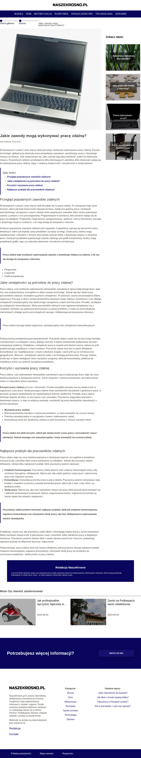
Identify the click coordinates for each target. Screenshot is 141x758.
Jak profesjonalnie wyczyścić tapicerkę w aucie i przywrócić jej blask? (50, 602)
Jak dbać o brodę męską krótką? (113, 697)
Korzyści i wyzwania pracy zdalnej (25, 185)
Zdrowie (121, 14)
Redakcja (15, 728)
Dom (28, 14)
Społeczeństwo (82, 14)
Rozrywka (61, 14)
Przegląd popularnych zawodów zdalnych (29, 177)
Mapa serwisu (47, 753)
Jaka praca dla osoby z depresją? (123, 87)
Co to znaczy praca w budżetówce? (123, 146)
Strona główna (7, 23)
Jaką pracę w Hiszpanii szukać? (112, 702)
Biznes (18, 14)
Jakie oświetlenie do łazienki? (113, 693)
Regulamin (67, 753)
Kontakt (14, 734)
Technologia (104, 14)
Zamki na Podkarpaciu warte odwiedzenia (121, 602)
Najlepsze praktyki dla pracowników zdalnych (31, 189)
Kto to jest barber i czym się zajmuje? (113, 706)
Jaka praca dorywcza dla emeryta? (123, 57)
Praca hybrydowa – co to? (123, 116)
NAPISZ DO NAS (116, 653)
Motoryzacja (43, 14)
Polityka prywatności (21, 753)
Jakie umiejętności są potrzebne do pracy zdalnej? (33, 181)
